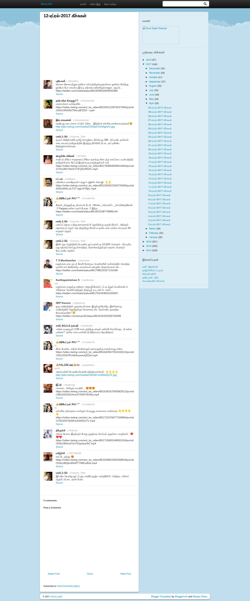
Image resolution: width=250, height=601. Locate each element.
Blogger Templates (161, 596)
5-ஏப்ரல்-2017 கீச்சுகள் (159, 211)
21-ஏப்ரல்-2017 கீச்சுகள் (160, 145)
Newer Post (53, 573)
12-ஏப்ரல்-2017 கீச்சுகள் (160, 182)
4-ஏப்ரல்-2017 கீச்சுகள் (159, 216)
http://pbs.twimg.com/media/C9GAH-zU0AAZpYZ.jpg (86, 374)
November (155, 72)
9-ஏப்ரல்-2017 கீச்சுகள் (159, 195)
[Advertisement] (89, 44)
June (152, 94)
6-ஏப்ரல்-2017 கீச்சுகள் (159, 207)
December (155, 68)
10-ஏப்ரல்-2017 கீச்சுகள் (160, 191)
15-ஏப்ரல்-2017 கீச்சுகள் (160, 170)
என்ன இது (95, 4)
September (155, 81)
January (153, 237)
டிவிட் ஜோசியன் (150, 266)
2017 (149, 64)
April (152, 103)
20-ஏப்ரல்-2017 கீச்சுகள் (160, 149)
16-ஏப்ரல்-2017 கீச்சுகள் (160, 166)
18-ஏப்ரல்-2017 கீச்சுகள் (160, 157)
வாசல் (83, 4)
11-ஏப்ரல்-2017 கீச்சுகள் (160, 186)
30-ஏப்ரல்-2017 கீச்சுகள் (160, 107)
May (151, 99)
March (152, 228)
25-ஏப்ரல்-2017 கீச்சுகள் (160, 128)
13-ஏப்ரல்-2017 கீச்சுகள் (160, 178)
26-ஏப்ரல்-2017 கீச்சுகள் (160, 124)
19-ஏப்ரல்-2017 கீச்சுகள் (160, 153)
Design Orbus (200, 596)
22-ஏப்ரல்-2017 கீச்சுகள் (160, 141)
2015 (149, 246)
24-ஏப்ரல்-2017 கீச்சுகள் (160, 132)
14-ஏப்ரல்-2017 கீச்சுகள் (160, 174)
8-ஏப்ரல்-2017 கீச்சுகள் (159, 199)
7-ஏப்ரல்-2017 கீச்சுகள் (159, 203)
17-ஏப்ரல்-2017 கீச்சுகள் (160, 161)
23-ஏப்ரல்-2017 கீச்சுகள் (160, 136)
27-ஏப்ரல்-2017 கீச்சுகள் (160, 120)
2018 (149, 59)
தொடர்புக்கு (110, 4)
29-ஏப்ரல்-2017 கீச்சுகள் (160, 111)
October (153, 77)
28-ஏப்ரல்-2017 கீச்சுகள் (160, 116)
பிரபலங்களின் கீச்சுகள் (153, 281)
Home (90, 573)
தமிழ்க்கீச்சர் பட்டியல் (152, 270)
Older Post (125, 573)
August (153, 85)
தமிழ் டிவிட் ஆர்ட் (150, 277)
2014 (149, 250)
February (154, 233)
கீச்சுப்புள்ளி (56, 596)
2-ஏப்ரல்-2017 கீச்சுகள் (159, 224)
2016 (149, 241)
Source (59, 94)
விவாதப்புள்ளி (149, 273)
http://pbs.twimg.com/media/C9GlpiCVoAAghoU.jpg (85, 126)
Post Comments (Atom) (68, 585)
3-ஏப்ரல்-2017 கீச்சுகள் (159, 220)
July (151, 90)
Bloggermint (181, 596)
